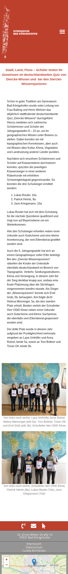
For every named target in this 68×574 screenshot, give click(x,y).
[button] (62, 31)
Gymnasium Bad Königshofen (25, 32)
